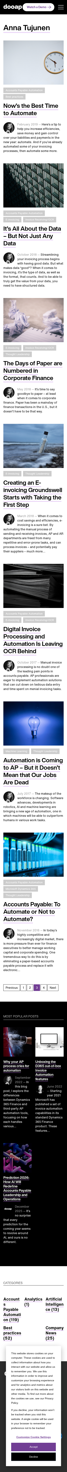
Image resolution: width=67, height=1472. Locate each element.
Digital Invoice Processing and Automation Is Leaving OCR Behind (33, 640)
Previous (12, 987)
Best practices (14, 97)
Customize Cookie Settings (33, 1437)
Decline (33, 1456)
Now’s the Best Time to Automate (30, 109)
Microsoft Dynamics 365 (21, 889)
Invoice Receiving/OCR (39, 219)
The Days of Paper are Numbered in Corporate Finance (32, 370)
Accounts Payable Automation (24, 90)
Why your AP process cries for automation (16, 1066)
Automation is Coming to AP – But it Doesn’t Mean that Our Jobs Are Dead (33, 771)
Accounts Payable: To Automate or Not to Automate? (31, 911)
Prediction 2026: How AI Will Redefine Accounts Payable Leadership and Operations (17, 1188)
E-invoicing (12, 219)
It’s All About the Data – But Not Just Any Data (32, 236)
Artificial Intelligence (55, 1304)
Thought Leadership (18, 354)
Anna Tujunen (26, 27)
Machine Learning (16, 751)
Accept (34, 1446)
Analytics (33, 1301)
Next (53, 987)
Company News (55, 1333)
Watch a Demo (36, 7)
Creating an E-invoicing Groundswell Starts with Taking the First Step (32, 493)
